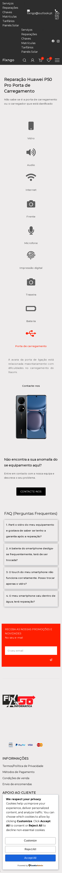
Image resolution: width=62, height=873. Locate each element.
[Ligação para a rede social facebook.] (53, 40)
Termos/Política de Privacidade (22, 766)
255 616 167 (57, 16)
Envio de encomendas (17, 784)
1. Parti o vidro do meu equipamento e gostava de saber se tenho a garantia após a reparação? (30, 530)
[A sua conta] (33, 60)
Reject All (30, 849)
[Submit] (51, 660)
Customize (30, 840)
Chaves (7, 12)
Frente (30, 216)
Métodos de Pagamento (18, 772)
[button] (31, 531)
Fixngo (8, 60)
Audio (31, 165)
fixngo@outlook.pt (39, 13)
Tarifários (8, 21)
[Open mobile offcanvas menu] (57, 60)
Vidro (31, 138)
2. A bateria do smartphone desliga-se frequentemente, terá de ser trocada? (30, 554)
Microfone (31, 243)
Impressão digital (31, 267)
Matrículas (9, 16)
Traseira (31, 294)
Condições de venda (15, 778)
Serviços (7, 3)
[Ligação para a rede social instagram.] (58, 40)
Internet (31, 189)
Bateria (31, 321)
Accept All (30, 857)
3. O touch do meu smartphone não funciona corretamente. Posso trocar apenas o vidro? (30, 577)
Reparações (10, 7)
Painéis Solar (10, 25)
